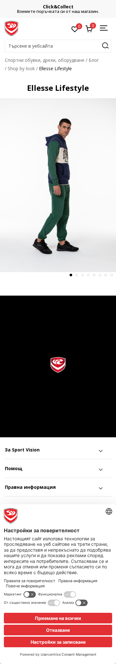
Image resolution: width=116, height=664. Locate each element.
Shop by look (21, 68)
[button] (58, 46)
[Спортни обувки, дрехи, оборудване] (11, 28)
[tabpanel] (58, 185)
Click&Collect (58, 6)
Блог (94, 60)
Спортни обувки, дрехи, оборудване (44, 60)
